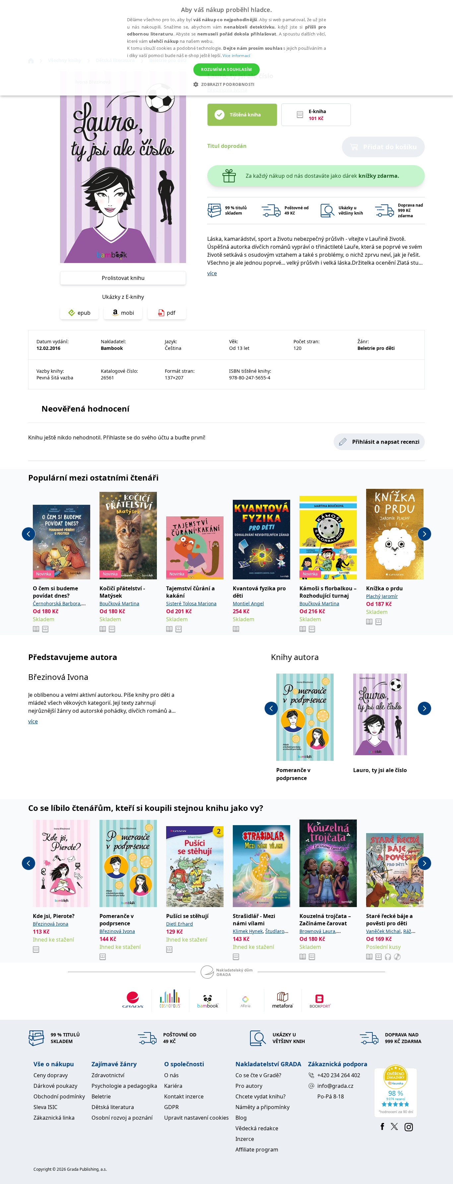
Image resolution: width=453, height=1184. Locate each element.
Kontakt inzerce (184, 1096)
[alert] (226, 48)
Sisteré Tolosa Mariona (191, 603)
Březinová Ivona (58, 676)
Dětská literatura (113, 1107)
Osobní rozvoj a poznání (122, 1117)
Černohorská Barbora (56, 603)
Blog (241, 1117)
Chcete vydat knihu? (260, 1096)
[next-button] (424, 534)
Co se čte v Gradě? (258, 1075)
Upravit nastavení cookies (196, 1117)
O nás (171, 1075)
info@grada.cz (335, 1085)
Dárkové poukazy (55, 1085)
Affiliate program (256, 1149)
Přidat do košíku (390, 146)
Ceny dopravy (50, 1075)
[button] (226, 84)
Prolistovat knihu (123, 278)
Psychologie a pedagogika (124, 1085)
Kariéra (173, 1085)
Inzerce (244, 1139)
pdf (171, 312)
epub (84, 312)
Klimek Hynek (248, 931)
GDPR (171, 1107)
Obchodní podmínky (59, 1096)
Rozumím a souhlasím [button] (226, 69)
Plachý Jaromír (382, 596)
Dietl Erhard (179, 924)
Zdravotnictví (108, 1075)
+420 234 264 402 (338, 1075)
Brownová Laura (317, 931)
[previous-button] (28, 534)
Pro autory (248, 1085)
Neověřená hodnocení (85, 408)
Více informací (236, 55)
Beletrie (101, 1096)
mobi (127, 312)
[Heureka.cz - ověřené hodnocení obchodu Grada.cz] (397, 1091)
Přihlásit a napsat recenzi (386, 441)
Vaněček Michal (383, 931)
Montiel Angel (248, 603)
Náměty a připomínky (262, 1107)
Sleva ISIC (45, 1107)
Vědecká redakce (256, 1128)
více (212, 273)
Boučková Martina (119, 603)
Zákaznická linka (54, 1117)
